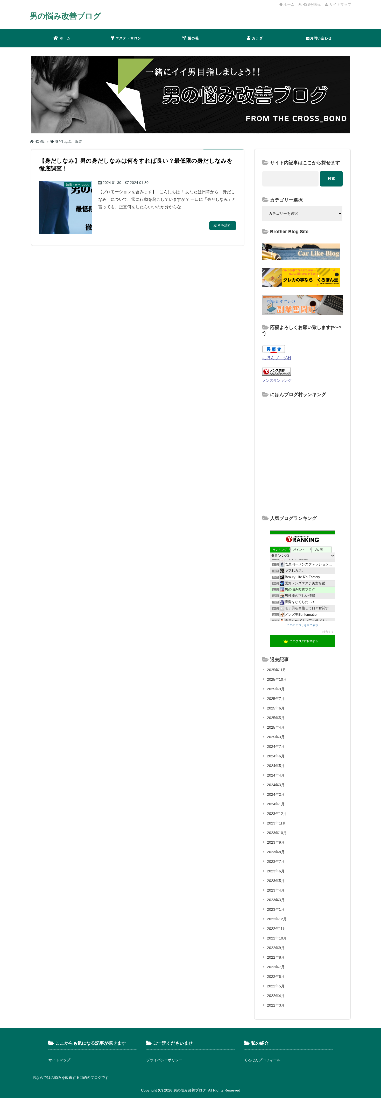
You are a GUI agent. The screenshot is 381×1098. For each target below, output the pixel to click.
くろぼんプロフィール (262, 1060)
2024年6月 (276, 756)
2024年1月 (276, 804)
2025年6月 (276, 708)
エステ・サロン (128, 38)
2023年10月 (277, 833)
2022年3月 (276, 1005)
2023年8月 (276, 852)
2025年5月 (276, 718)
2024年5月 (276, 766)
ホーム (288, 4)
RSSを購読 (312, 4)
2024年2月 (276, 794)
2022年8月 (276, 957)
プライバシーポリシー (164, 1060)
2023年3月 (276, 900)
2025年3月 (276, 737)
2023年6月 (276, 871)
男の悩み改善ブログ (65, 16)
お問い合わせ (321, 38)
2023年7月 (276, 861)
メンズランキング (276, 380)
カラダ (257, 38)
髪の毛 (193, 38)
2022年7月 (276, 967)
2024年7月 (276, 746)
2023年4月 (276, 890)
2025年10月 (277, 679)
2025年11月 (276, 670)
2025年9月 (276, 689)
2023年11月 (276, 823)
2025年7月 (276, 699)
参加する (328, 631)
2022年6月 (276, 976)
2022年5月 (276, 986)
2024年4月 (276, 775)
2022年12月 (277, 919)
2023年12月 (277, 814)
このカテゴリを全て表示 (302, 625)
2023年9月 (276, 842)
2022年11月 (276, 929)
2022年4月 (276, 996)
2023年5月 (276, 881)
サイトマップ (339, 4)
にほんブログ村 (276, 358)
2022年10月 (277, 938)
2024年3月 (276, 785)
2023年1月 (276, 909)
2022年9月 (276, 948)
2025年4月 (276, 727)
